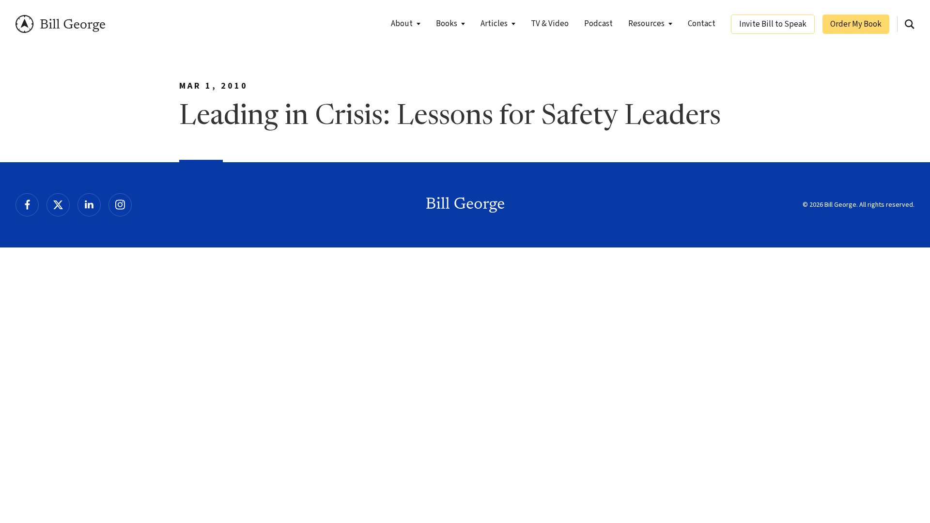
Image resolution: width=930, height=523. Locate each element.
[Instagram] (120, 204)
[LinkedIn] (89, 204)
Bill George (60, 24)
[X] (58, 204)
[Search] (909, 24)
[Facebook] (27, 204)
